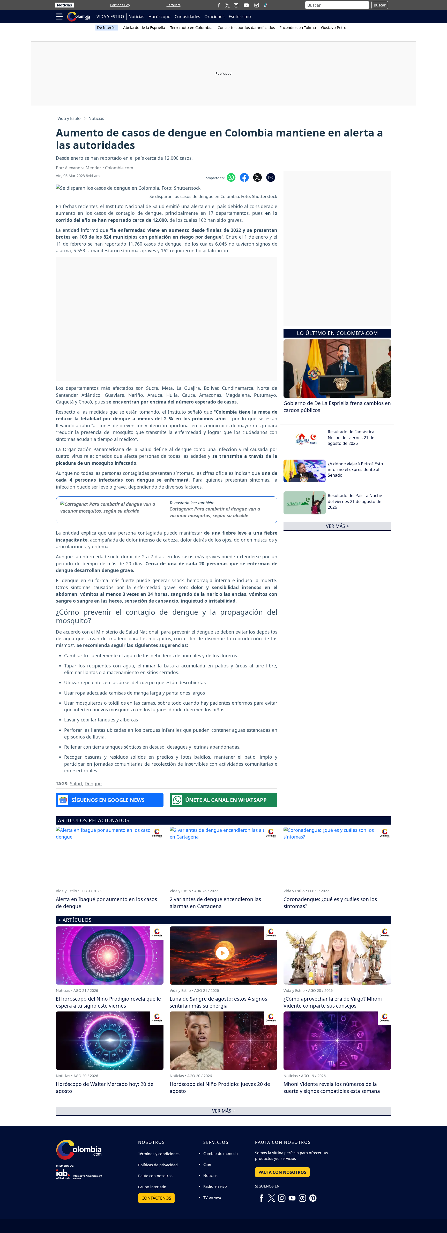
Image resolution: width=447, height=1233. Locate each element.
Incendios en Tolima (298, 27)
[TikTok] (265, 5)
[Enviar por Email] (270, 177)
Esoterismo (240, 16)
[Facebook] (219, 5)
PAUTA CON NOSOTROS (282, 1172)
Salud (76, 783)
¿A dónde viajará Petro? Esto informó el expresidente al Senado (355, 469)
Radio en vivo (215, 1186)
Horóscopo (159, 16)
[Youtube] (246, 5)
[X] (227, 5)
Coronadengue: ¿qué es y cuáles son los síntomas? (330, 903)
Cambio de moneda (220, 1153)
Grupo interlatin (152, 1186)
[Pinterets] (313, 1196)
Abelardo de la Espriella (144, 27)
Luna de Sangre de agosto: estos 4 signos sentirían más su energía (218, 1002)
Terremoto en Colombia (191, 27)
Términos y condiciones (159, 1153)
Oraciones (214, 16)
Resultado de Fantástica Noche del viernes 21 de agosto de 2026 (351, 437)
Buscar (380, 5)
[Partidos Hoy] (256, 5)
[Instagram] (236, 5)
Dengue (93, 783)
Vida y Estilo (69, 118)
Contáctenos (156, 1198)
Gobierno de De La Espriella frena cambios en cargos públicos (337, 407)
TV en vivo (212, 1197)
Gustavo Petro (333, 27)
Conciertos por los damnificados (246, 27)
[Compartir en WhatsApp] (231, 177)
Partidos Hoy (120, 5)
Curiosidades (187, 16)
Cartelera (174, 5)
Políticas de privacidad (158, 1164)
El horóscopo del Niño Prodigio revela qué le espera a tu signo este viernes (108, 1002)
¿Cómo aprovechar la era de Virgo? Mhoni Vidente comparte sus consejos (333, 1002)
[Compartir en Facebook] (244, 177)
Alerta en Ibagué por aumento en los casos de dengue (106, 903)
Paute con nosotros (155, 1175)
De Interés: (106, 27)
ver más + (337, 526)
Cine (207, 1164)
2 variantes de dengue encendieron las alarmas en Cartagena (215, 903)
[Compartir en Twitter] (257, 177)
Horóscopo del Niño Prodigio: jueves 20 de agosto (220, 1087)
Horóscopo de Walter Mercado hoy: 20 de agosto (104, 1087)
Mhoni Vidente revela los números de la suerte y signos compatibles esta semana (332, 1087)
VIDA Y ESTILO (110, 16)
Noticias (64, 5)
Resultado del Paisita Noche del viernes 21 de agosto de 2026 (355, 501)
